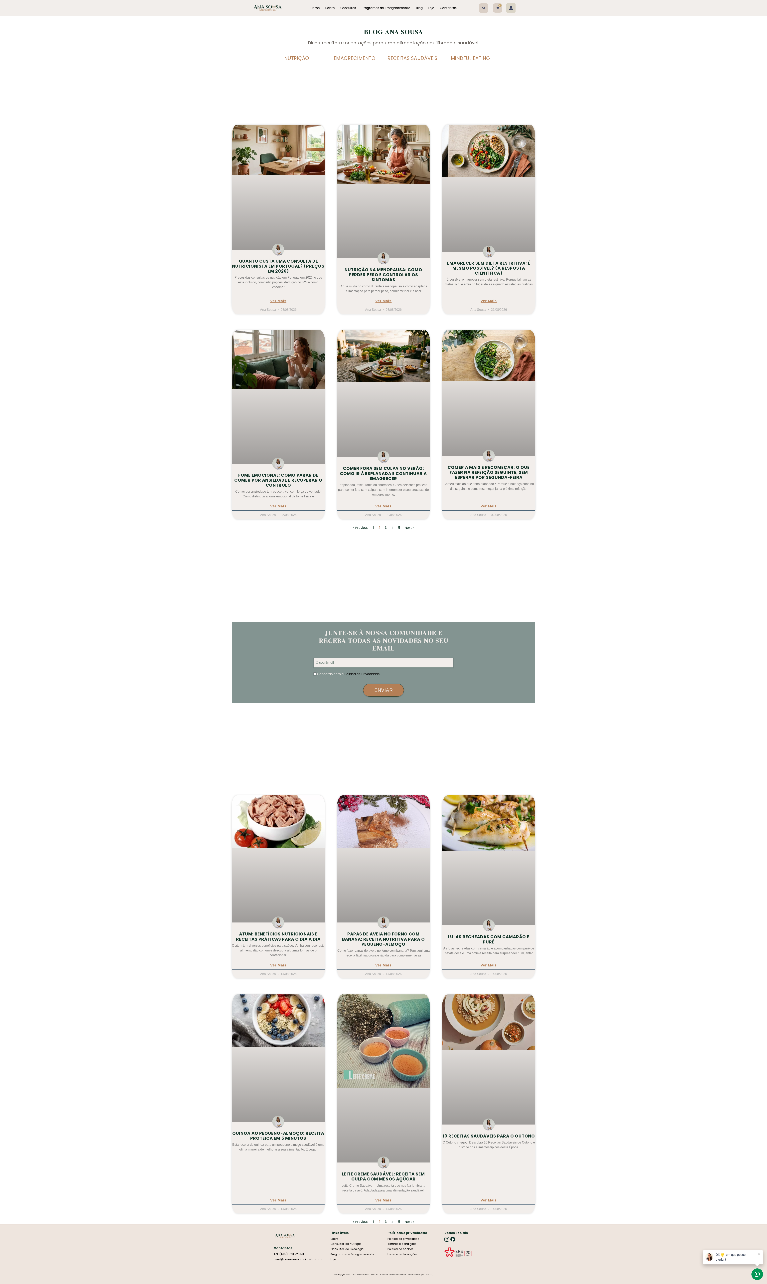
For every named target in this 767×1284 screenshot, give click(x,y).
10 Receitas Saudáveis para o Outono (489, 1136)
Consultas (348, 8)
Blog (419, 8)
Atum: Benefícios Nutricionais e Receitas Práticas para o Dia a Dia (278, 936)
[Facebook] (452, 1239)
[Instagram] (446, 1239)
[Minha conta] (511, 8)
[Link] (458, 1252)
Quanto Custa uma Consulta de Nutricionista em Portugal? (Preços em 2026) (278, 266)
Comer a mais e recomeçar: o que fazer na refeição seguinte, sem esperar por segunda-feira (489, 472)
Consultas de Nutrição (346, 1244)
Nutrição (296, 58)
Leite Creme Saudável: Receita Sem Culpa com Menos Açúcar (383, 1176)
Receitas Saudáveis (412, 58)
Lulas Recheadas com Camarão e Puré (488, 939)
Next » (409, 527)
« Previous (360, 527)
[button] (483, 8)
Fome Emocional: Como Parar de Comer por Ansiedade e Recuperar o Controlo (278, 480)
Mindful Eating (470, 58)
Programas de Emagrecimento (386, 8)
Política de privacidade (403, 1239)
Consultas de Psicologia (347, 1249)
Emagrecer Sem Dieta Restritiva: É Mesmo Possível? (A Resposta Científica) (488, 268)
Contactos (448, 8)
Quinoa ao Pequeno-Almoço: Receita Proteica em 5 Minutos (278, 1135)
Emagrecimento (355, 58)
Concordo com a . (348, 674)
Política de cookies (400, 1249)
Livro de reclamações (402, 1254)
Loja (431, 8)
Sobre (330, 8)
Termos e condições (401, 1244)
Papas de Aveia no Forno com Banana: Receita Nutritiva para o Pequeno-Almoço (383, 939)
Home (315, 8)
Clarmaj (429, 1274)
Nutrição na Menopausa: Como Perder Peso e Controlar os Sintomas (383, 275)
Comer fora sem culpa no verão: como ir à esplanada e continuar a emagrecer (383, 473)
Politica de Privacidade (362, 674)
